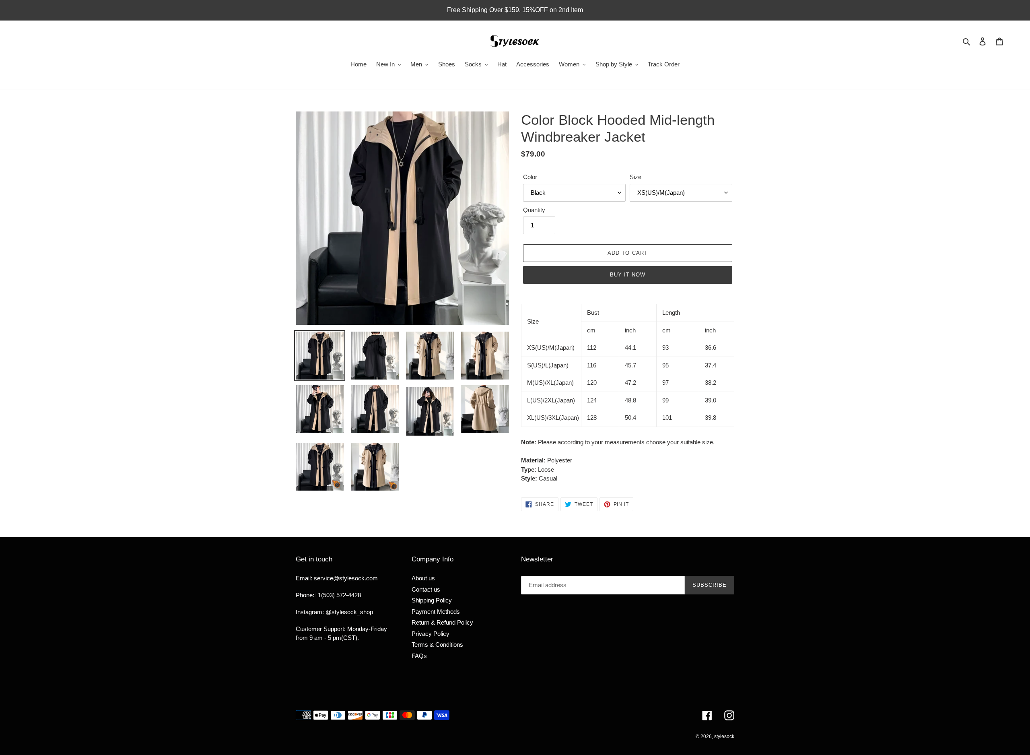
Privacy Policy (430, 633)
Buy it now (627, 275)
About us (423, 578)
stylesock (724, 736)
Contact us (426, 589)
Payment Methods (436, 611)
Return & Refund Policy (442, 622)
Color (530, 176)
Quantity (534, 209)
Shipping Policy (432, 600)
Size (635, 176)
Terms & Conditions (437, 644)
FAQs (419, 655)
